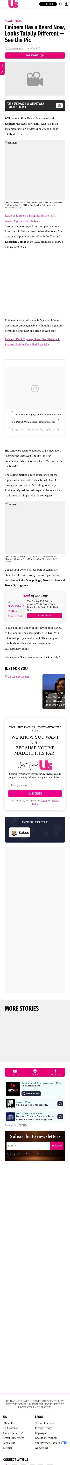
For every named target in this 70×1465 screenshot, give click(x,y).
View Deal (44, 615)
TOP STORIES (33, 55)
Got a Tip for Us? (13, 1433)
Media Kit (9, 1442)
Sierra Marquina (15, 48)
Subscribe (48, 4)
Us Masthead (10, 1427)
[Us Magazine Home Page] (12, 4)
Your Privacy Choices (47, 1442)
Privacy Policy (43, 1427)
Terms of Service (44, 1423)
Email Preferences (13, 1437)
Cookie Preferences (46, 1437)
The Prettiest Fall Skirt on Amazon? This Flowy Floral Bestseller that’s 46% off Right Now (42, 605)
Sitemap (8, 1447)
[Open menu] (4, 4)
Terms (44, 800)
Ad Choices (41, 1447)
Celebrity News (13, 20)
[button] (61, 4)
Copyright (41, 1433)
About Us (8, 1423)
